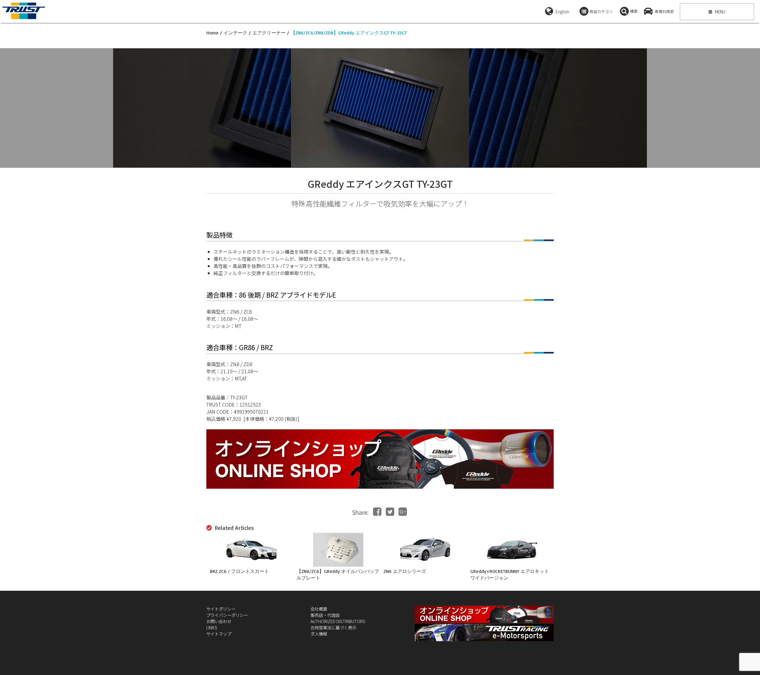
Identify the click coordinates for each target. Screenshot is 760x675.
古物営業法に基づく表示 (333, 627)
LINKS (211, 627)
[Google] (403, 512)
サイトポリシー (220, 609)
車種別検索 (664, 11)
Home (212, 33)
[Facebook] (377, 512)
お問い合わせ (218, 621)
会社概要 (319, 609)
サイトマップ (218, 633)
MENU (719, 12)
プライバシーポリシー (227, 615)
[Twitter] (390, 512)
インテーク (235, 33)
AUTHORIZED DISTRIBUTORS (338, 621)
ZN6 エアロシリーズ (405, 571)
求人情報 (319, 633)
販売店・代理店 (325, 615)
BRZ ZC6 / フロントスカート (239, 571)
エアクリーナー (269, 33)
